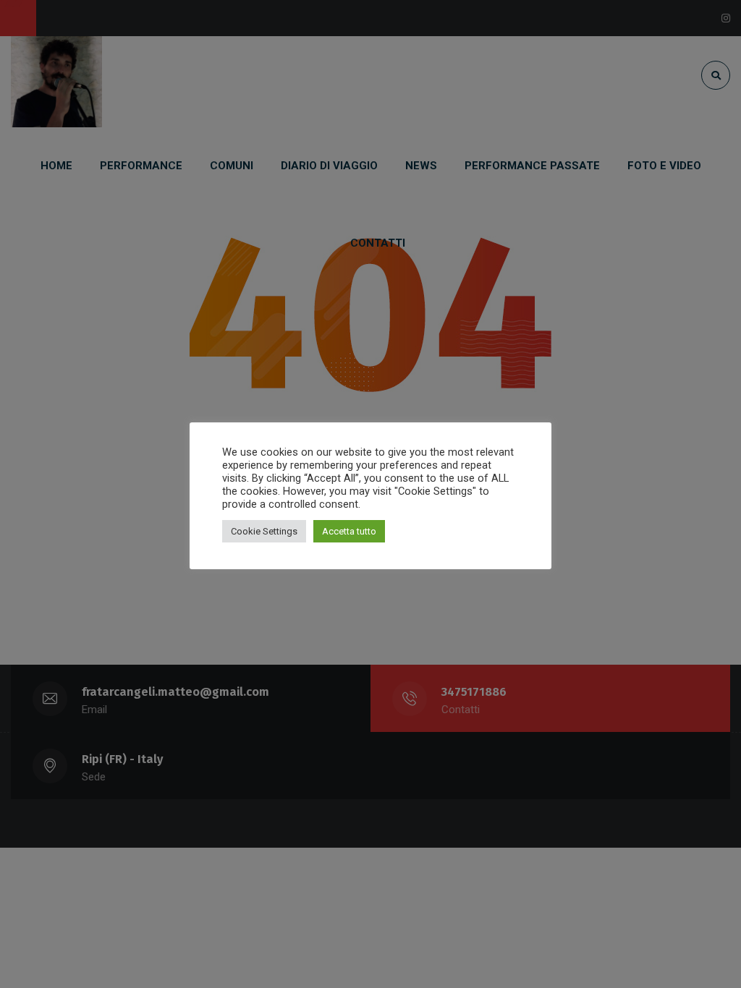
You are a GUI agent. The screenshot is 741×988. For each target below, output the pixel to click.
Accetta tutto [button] (349, 531)
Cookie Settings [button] (264, 531)
